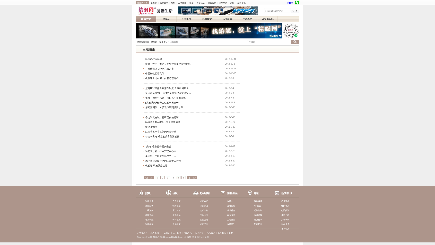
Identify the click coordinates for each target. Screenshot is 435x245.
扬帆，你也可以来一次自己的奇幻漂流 (165, 98)
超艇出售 (204, 210)
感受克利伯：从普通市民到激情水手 (164, 107)
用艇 (232, 3)
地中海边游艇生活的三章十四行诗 (163, 161)
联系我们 (222, 233)
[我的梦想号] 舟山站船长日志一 (162, 102)
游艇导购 (149, 224)
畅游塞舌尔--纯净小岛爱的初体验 (162, 122)
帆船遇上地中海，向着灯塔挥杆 (162, 78)
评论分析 (285, 215)
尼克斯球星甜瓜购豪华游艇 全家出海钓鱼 (167, 88)
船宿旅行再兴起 (153, 59)
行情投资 (285, 210)
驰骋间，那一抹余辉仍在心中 (160, 151)
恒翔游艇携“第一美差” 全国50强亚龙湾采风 (168, 93)
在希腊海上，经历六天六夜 (159, 69)
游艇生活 (223, 3)
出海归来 (187, 19)
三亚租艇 (176, 201)
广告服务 (166, 233)
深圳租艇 (176, 206)
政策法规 (258, 215)
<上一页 (148, 178)
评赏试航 (149, 219)
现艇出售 (149, 206)
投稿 (231, 233)
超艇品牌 (204, 201)
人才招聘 (177, 233)
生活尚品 (247, 19)
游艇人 (166, 19)
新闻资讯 (241, 3)
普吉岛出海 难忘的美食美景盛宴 (162, 136)
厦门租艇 (176, 210)
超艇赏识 (204, 206)
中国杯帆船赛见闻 (154, 73)
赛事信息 (285, 229)
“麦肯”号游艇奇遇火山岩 (158, 146)
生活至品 (231, 219)
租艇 (191, 3)
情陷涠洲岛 (151, 127)
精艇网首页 (142, 3)
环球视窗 (207, 19)
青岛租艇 (176, 219)
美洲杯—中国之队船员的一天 (160, 156)
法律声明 (199, 233)
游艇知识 (258, 210)
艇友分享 (258, 219)
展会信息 (285, 224)
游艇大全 (164, 3)
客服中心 (188, 233)
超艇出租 (204, 215)
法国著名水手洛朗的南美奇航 (160, 131)
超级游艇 (212, 3)
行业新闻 (285, 201)
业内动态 (285, 206)
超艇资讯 (204, 224)
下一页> (192, 178)
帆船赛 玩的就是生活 (156, 165)
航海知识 (258, 206)
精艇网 (154, 42)
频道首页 (146, 19)
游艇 (189, 237)
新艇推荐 (149, 215)
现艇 (173, 3)
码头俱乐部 (268, 19)
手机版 (290, 3)
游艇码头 (201, 3)
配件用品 (258, 224)
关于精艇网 (142, 233)
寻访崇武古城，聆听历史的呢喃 (162, 117)
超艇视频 (204, 219)
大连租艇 (176, 224)
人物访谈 (285, 219)
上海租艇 (176, 215)
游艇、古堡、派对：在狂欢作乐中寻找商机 (167, 64)
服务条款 (155, 233)
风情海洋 (227, 19)
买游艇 (154, 3)
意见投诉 (211, 233)
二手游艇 (182, 3)
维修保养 (258, 201)
